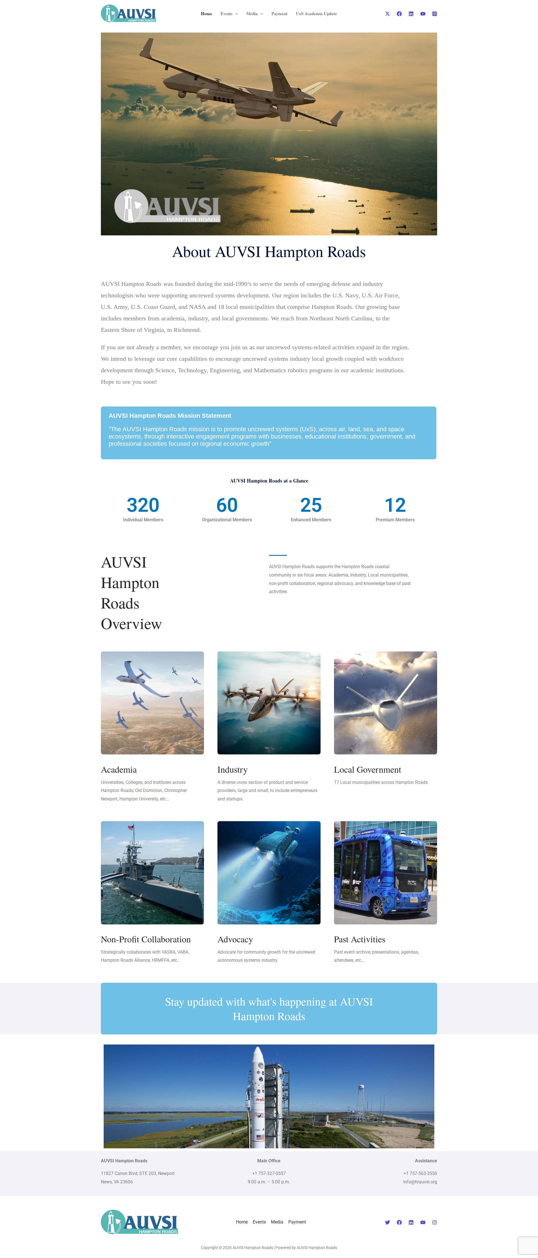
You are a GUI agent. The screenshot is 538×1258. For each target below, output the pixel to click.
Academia (119, 769)
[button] (235, 13)
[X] (387, 13)
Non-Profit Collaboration (146, 939)
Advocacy (235, 939)
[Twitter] (387, 1222)
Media (252, 13)
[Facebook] (399, 13)
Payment (279, 13)
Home (206, 13)
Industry (232, 769)
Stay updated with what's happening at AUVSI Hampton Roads (269, 1008)
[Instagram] (434, 13)
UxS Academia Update (316, 13)
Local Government (367, 769)
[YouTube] (422, 13)
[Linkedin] (411, 13)
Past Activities (359, 939)
